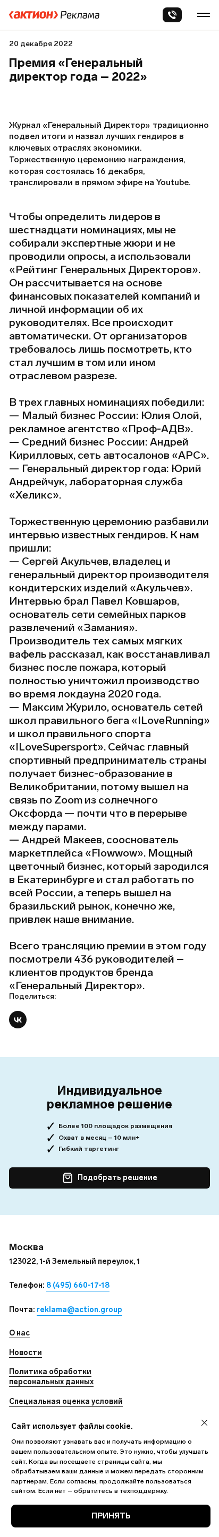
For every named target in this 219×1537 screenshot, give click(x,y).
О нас (19, 1333)
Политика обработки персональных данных (51, 1376)
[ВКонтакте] (18, 1019)
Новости (25, 1352)
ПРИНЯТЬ (111, 1516)
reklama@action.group (79, 1309)
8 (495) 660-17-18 (78, 1285)
